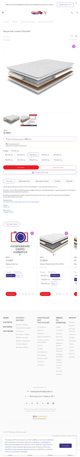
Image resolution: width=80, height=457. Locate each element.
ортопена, (6, 202)
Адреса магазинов (43, 337)
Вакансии (40, 333)
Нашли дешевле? (14, 144)
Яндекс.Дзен (53, 403)
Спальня (59, 333)
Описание (9, 181)
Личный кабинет (22, 344)
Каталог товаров (22, 325)
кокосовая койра (33, 202)
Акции (6, 318)
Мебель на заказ (22, 337)
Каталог (73, 318)
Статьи (39, 345)
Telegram (32, 403)
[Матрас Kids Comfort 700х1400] (40, 78)
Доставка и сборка (42, 181)
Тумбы (71, 344)
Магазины (7, 327)
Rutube (37, 403)
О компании (41, 327)
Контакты (7, 322)
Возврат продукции (23, 341)
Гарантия (69, 181)
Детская (59, 337)
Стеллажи (72, 341)
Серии (58, 327)
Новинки (59, 374)
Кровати (72, 325)
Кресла (71, 353)
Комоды (72, 357)
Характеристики (24, 181)
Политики (40, 365)
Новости (40, 330)
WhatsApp (48, 403)
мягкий (11, 212)
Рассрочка (20, 331)
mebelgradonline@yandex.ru (41, 391)
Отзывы (57, 181)
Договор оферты (22, 347)
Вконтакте (26, 403)
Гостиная (59, 330)
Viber (42, 403)
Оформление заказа (23, 328)
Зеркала (59, 371)
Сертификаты (42, 352)
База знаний (41, 355)
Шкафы (72, 337)
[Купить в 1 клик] (26, 294)
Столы (71, 347)
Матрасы (72, 334)
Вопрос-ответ (42, 358)
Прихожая (59, 340)
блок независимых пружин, (19, 202)
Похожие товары (12, 224)
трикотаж (6, 207)
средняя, (6, 212)
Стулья (71, 350)
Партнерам (8, 331)
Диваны (71, 322)
